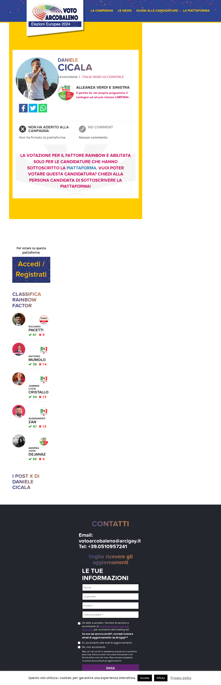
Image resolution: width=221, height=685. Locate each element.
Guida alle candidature (157, 11)
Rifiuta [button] (161, 678)
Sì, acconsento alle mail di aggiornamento (107, 642)
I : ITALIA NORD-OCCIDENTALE (101, 77)
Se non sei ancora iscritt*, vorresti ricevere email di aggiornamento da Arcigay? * (107, 635)
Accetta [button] (144, 678)
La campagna (102, 11)
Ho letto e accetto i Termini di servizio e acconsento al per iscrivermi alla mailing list (105, 626)
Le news (125, 11)
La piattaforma (196, 11)
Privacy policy (180, 678)
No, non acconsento (94, 647)
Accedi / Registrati (31, 269)
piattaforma (81, 168)
